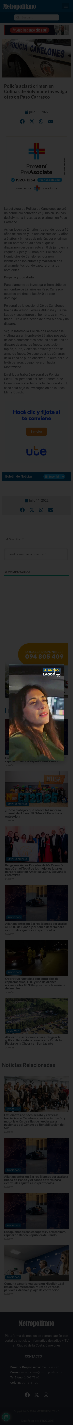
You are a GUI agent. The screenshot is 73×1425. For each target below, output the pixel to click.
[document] (36, 712)
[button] (57, 670)
